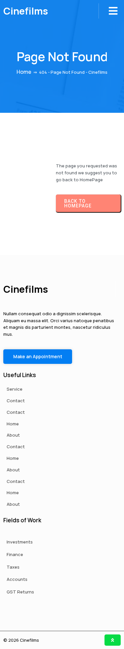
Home (24, 71)
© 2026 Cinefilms (21, 640)
